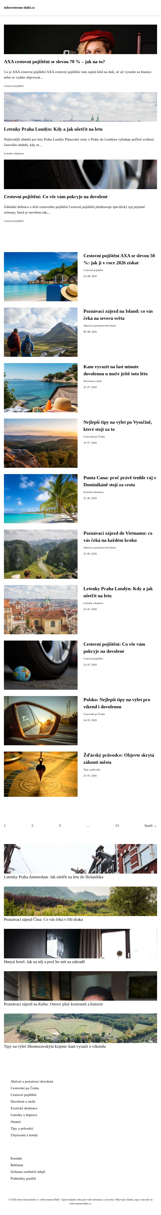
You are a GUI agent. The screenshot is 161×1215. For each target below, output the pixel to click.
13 (117, 826)
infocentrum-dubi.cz (19, 7)
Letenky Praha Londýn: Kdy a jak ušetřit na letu (53, 129)
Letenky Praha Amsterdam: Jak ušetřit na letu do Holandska (53, 877)
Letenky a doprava (14, 153)
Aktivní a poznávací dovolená (99, 325)
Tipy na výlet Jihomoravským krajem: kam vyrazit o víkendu (55, 1046)
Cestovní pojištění (14, 86)
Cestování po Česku (94, 436)
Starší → (151, 826)
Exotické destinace (93, 492)
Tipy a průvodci (92, 769)
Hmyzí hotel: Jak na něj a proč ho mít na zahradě (44, 961)
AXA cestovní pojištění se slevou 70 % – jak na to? (54, 61)
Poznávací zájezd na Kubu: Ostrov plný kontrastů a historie (53, 1004)
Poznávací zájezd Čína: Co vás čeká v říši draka (43, 919)
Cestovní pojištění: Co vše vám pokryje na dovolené (56, 196)
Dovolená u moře (92, 381)
